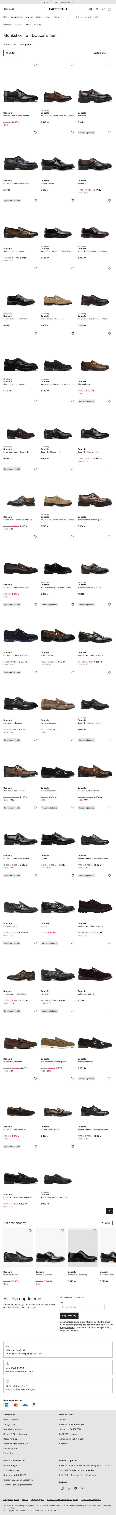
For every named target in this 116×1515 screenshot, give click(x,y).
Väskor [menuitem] (57, 17)
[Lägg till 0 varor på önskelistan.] (103, 9)
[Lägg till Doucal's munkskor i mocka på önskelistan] (72, 672)
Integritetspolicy (67, 1327)
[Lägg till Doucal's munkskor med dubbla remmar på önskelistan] (35, 808)
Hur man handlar (16, 1350)
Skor (28, 25)
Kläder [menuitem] (39, 17)
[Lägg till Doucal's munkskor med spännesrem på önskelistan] (35, 1079)
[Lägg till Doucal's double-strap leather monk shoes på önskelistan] (72, 1146)
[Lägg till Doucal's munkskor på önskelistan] (109, 65)
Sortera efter (100, 53)
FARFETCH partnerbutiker (71, 1424)
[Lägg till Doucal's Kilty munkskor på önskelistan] (109, 333)
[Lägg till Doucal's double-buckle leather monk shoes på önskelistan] (109, 200)
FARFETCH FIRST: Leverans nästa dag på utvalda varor (85, 1465)
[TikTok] (69, 1488)
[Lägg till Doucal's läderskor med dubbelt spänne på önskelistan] (35, 65)
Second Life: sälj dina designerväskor (76, 1470)
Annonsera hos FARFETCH (72, 1439)
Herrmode (9, 9)
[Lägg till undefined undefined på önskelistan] (30, 1231)
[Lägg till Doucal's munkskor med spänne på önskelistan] (35, 672)
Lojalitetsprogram (11, 1470)
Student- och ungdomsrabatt (17, 1485)
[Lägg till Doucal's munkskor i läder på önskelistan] (72, 133)
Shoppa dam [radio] (10, 45)
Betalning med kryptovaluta (16, 1444)
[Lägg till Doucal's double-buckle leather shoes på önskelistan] (35, 268)
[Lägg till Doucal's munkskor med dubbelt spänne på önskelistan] (35, 133)
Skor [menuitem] (48, 17)
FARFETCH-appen (68, 1434)
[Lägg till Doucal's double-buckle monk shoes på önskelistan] (72, 401)
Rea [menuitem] (5, 17)
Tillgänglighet (37, 1499)
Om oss (62, 1420)
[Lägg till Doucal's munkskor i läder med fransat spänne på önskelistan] (109, 808)
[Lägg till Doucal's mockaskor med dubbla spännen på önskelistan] (35, 1146)
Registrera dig (69, 1316)
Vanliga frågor (15, 1368)
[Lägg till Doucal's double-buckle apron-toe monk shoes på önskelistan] (72, 537)
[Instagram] (62, 1488)
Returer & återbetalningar (15, 1434)
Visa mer (105, 1223)
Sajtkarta (63, 1444)
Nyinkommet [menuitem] (16, 17)
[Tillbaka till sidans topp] (109, 1211)
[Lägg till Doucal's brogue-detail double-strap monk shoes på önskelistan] (72, 65)
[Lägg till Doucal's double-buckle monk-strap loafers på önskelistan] (35, 469)
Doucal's (18, 25)
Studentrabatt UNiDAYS (14, 1475)
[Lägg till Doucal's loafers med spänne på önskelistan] (109, 943)
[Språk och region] (91, 9)
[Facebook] (76, 1488)
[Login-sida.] (97, 9)
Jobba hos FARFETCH (70, 1429)
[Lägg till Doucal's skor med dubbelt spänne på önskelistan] (35, 200)
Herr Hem (7, 25)
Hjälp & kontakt (10, 1420)
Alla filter (10, 53)
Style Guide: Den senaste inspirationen (77, 1475)
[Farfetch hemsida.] (58, 9)
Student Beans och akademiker (18, 1480)
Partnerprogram (11, 1465)
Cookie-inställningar (91, 1499)
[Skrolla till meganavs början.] (68, 17)
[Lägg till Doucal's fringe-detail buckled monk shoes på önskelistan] (35, 401)
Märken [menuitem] (29, 17)
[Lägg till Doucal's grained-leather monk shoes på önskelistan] (109, 537)
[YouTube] (83, 1488)
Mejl (61, 1302)
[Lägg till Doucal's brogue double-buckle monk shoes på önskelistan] (109, 268)
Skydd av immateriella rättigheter (62, 1499)
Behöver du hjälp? (16, 1386)
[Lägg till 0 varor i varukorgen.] (109, 9)
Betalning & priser (11, 1439)
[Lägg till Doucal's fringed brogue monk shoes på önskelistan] (72, 268)
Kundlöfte (8, 1453)
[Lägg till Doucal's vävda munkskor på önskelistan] (72, 604)
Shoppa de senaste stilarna (62, 2)
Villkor (25, 1499)
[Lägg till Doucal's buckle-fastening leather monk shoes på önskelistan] (72, 200)
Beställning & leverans (13, 1429)
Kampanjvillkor (10, 1448)
